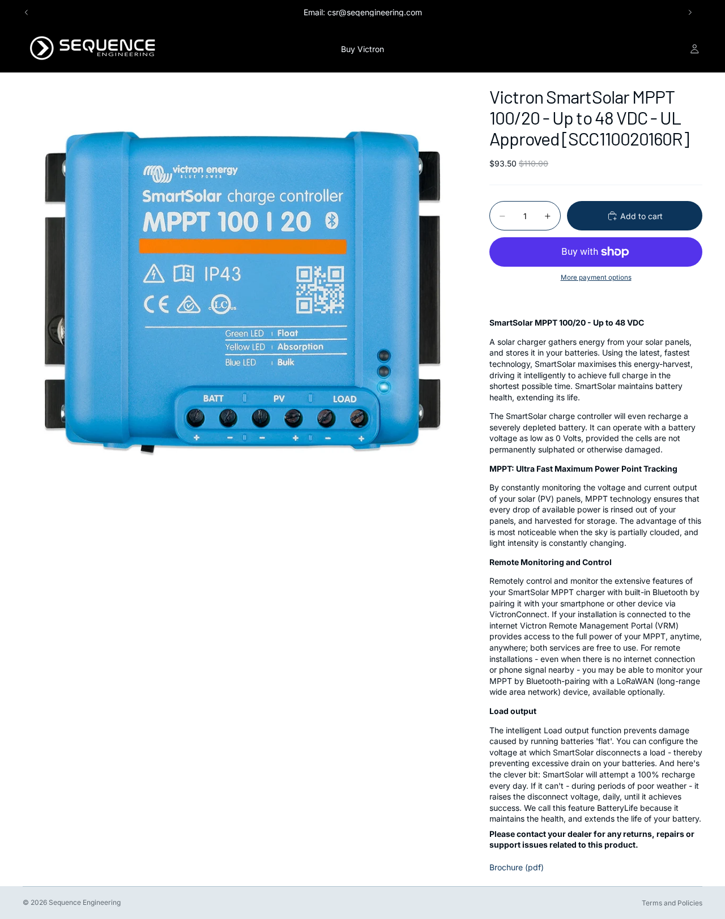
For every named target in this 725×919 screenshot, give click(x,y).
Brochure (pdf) (516, 867)
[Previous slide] (26, 12)
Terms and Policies (672, 903)
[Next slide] (689, 12)
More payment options (596, 277)
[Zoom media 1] (242, 292)
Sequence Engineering (85, 902)
